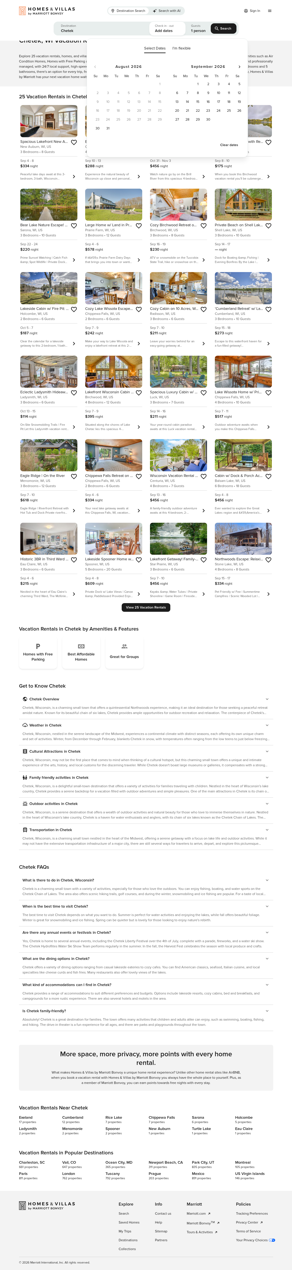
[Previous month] (95, 67)
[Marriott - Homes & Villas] (49, 10)
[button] (101, 28)
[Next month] (239, 67)
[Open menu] (269, 10)
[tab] (128, 10)
